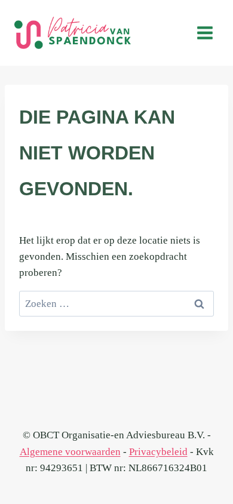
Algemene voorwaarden (70, 451)
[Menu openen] (205, 32)
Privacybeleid (158, 451)
